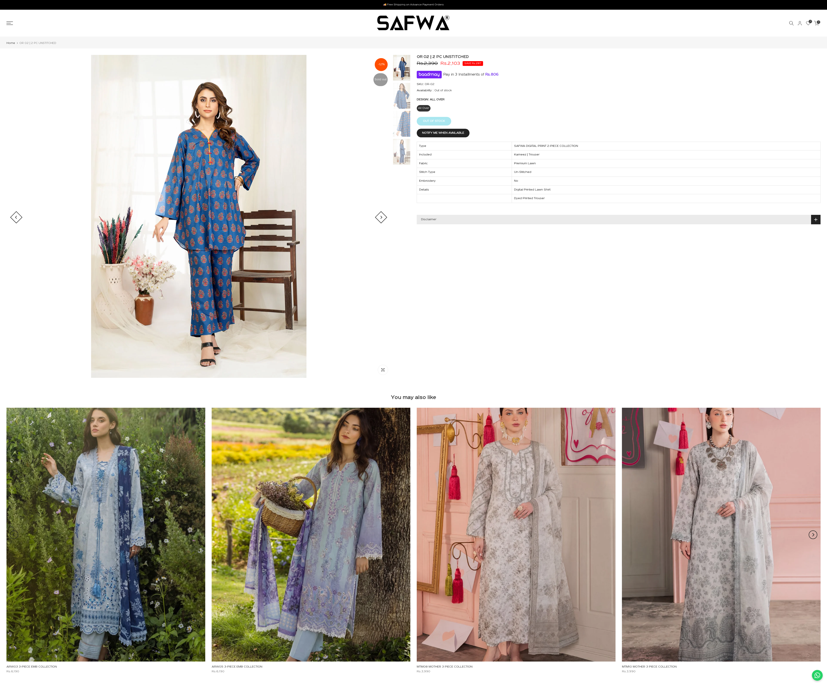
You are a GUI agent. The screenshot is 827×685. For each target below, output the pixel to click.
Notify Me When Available (443, 133)
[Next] (381, 217)
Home (10, 43)
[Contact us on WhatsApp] (817, 675)
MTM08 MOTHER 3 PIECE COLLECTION (445, 666)
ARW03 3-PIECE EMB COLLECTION (31, 666)
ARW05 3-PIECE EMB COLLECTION (237, 666)
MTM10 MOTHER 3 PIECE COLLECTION (649, 666)
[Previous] (16, 217)
